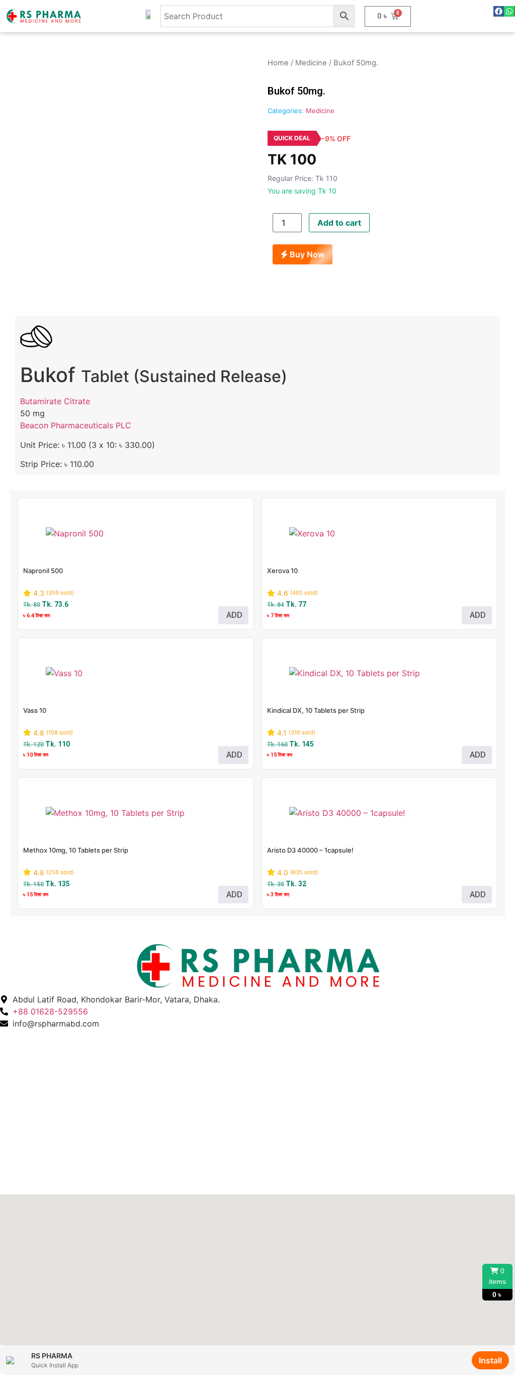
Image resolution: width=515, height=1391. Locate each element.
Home (278, 62)
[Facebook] (498, 11)
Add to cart (339, 223)
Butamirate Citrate (55, 401)
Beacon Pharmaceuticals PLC (75, 425)
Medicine (311, 62)
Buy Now (306, 254)
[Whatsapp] (509, 11)
